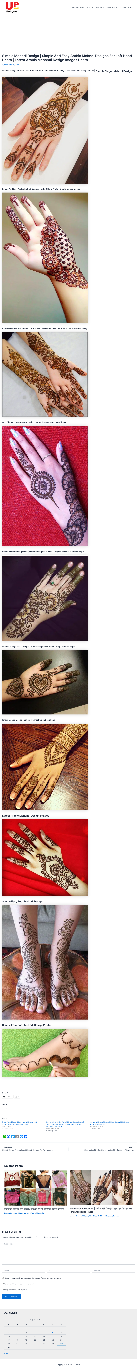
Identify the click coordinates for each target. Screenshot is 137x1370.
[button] (103, 7)
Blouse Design (23, 1213)
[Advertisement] (68, 31)
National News (78, 7)
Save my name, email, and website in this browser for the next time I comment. (33, 1278)
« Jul (6, 1353)
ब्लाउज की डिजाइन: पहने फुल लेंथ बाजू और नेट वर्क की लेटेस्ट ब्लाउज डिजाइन (34, 1209)
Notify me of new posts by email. (15, 1290)
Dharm (99, 7)
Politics (90, 7)
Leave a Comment (10, 1213)
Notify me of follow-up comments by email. (19, 1284)
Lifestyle (125, 7)
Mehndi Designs (106, 1216)
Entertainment (113, 7)
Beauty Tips (88, 1216)
